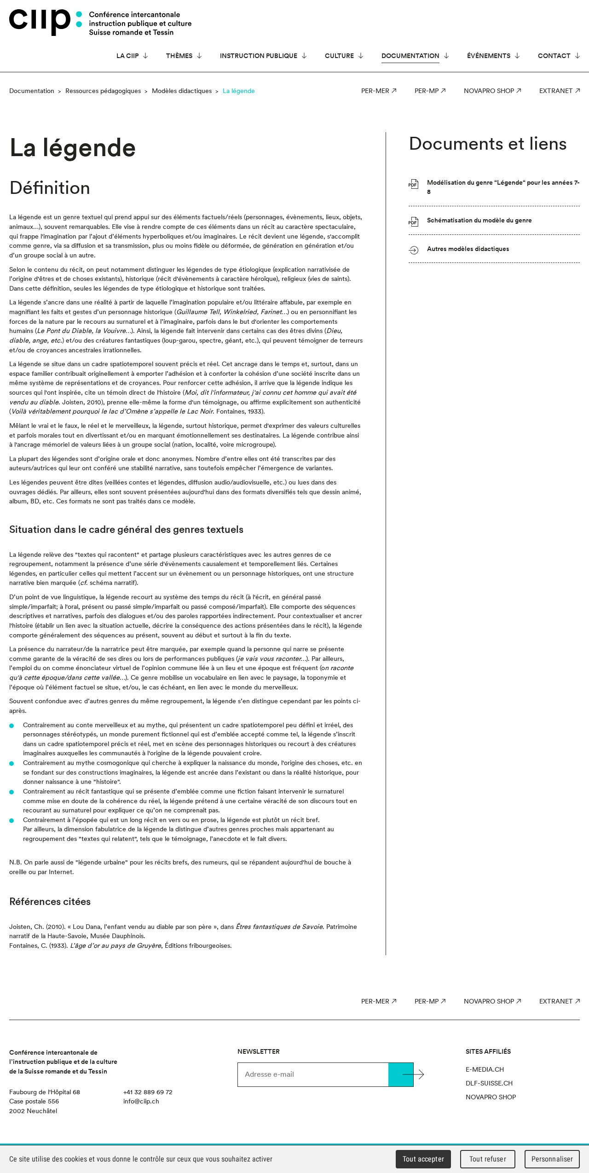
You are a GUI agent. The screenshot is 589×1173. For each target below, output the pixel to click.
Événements (488, 56)
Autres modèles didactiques (468, 249)
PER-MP (427, 90)
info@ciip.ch (141, 1101)
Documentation (410, 56)
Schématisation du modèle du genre (479, 220)
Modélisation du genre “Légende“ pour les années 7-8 (503, 187)
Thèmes (179, 56)
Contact (554, 56)
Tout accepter (423, 1159)
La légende (239, 90)
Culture (339, 56)
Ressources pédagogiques (103, 90)
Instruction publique (258, 56)
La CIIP (127, 56)
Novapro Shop (489, 90)
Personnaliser (552, 1159)
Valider (400, 1074)
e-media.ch (485, 1069)
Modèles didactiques (182, 90)
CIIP (45, 22)
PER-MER (375, 90)
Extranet (556, 90)
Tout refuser (487, 1159)
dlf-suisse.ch (489, 1083)
